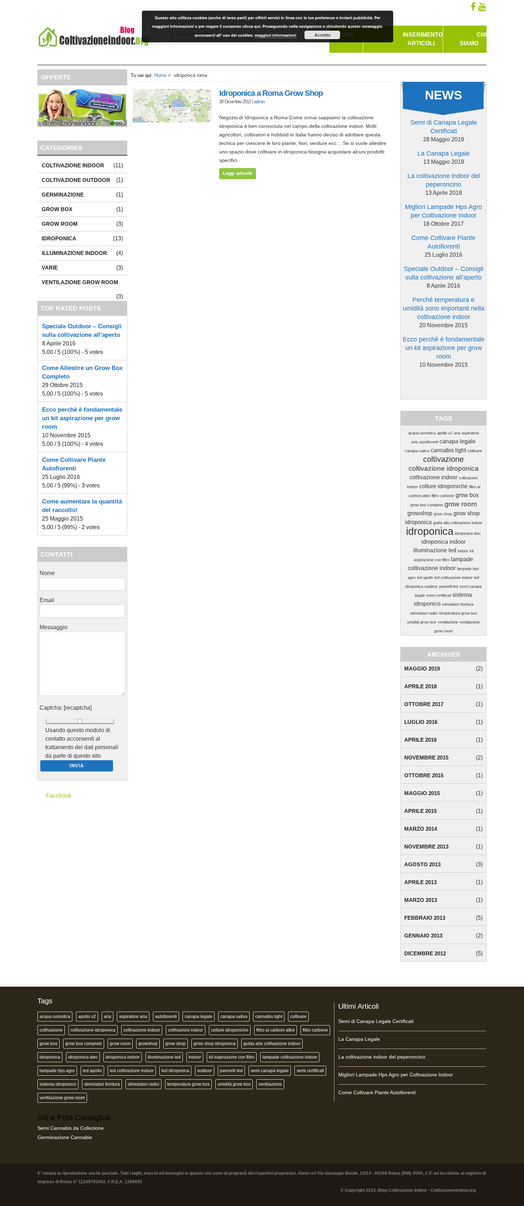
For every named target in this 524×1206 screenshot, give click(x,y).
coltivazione (443, 459)
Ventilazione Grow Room (80, 282)
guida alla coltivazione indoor (457, 523)
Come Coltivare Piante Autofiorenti (443, 242)
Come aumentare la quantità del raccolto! (82, 505)
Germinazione (63, 195)
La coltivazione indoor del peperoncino (443, 180)
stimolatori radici (424, 613)
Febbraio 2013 (424, 918)
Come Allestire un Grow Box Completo (82, 372)
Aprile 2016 (420, 740)
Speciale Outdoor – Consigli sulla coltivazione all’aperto (443, 273)
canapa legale (458, 441)
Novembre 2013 (426, 847)
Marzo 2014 (420, 829)
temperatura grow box (458, 613)
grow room (461, 504)
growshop (419, 513)
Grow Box (57, 209)
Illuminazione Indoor (74, 253)
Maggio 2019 (422, 668)
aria (457, 433)
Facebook (58, 796)
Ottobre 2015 (423, 775)
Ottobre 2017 (423, 704)
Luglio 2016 (420, 722)
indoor (463, 551)
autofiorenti (428, 442)
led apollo (425, 577)
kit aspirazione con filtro (232, 1057)
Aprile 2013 (420, 882)
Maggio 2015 (422, 793)
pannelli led (448, 586)
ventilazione (448, 622)
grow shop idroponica (215, 1043)
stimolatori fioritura (457, 604)
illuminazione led (434, 550)
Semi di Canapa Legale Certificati (443, 127)
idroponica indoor (443, 542)
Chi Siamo (473, 39)
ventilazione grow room (62, 1097)
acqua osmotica (422, 433)
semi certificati (438, 595)
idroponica (429, 531)
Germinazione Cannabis (64, 1137)
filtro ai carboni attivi (275, 1030)
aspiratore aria (133, 1016)
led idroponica (175, 1070)
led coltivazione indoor (454, 577)
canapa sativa (417, 451)
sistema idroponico (58, 1084)
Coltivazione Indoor (73, 165)
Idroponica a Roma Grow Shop (271, 93)
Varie (50, 268)
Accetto (322, 35)
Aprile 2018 (420, 686)
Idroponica (59, 238)
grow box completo (426, 505)
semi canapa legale (270, 1070)
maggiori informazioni (275, 35)
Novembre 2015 (426, 758)
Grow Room (60, 224)
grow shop (443, 514)
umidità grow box (421, 622)
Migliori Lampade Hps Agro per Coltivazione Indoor (443, 211)
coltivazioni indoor (185, 1030)
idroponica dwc (468, 533)
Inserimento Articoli (423, 39)
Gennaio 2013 (423, 936)
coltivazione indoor (433, 477)
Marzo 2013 (420, 900)
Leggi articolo (237, 173)
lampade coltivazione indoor (289, 1057)
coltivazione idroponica (444, 468)
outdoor (431, 586)
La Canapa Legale (443, 153)
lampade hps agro (57, 1070)
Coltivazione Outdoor (76, 180)
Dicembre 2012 (425, 953)
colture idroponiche (443, 486)
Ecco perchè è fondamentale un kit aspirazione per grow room (443, 348)
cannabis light (448, 450)
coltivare (474, 451)
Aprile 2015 (420, 811)
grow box (467, 495)
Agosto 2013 (422, 864)
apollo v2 (444, 433)
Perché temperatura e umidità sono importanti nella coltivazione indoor (443, 308)
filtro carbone (443, 496)
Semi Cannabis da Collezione (70, 1128)
